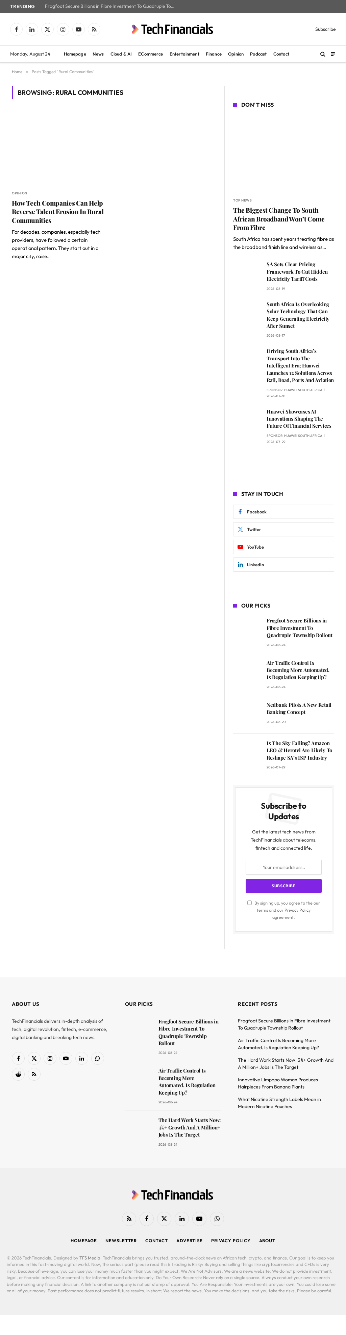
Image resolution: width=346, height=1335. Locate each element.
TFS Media (89, 1257)
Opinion (236, 54)
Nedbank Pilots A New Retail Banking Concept (299, 708)
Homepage (75, 54)
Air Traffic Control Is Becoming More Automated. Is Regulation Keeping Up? (298, 670)
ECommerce (150, 54)
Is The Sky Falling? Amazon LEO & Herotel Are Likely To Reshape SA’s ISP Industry (299, 750)
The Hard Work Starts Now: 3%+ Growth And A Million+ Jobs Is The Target (189, 1127)
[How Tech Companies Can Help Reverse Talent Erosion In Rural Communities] (59, 148)
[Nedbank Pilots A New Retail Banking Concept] (247, 714)
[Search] (323, 54)
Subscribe (325, 29)
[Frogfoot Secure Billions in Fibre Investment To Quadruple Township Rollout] (247, 630)
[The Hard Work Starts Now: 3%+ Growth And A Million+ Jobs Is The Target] (138, 1129)
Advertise (189, 1240)
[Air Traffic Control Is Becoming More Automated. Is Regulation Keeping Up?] (247, 672)
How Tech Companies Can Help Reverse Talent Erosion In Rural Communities (57, 212)
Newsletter (121, 1240)
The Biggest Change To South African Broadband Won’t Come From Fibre (278, 219)
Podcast (258, 54)
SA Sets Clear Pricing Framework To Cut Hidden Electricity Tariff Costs (297, 271)
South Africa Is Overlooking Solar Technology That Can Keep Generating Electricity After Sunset (298, 315)
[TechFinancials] (173, 29)
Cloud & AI (121, 54)
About (267, 1240)
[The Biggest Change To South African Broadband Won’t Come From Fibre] (283, 154)
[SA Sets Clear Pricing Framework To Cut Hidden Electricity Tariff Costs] (247, 274)
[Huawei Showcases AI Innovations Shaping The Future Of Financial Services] (247, 421)
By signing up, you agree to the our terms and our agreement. (286, 910)
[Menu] (333, 54)
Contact (281, 54)
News (98, 54)
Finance (214, 54)
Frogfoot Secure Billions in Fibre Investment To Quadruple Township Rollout (112, 6)
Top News (242, 200)
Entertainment (184, 54)
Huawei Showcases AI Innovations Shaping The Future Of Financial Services (299, 418)
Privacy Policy (298, 910)
